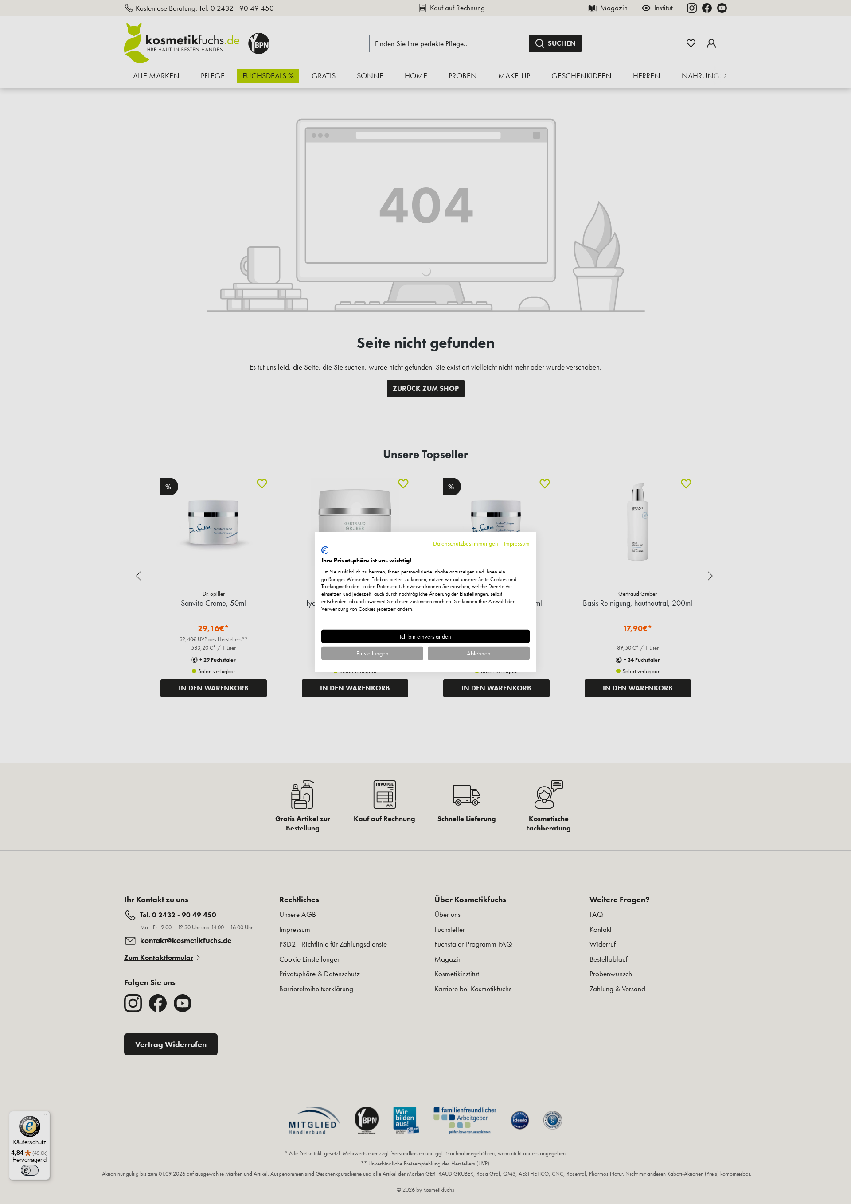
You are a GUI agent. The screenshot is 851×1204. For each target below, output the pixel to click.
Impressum (517, 543)
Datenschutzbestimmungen (465, 543)
